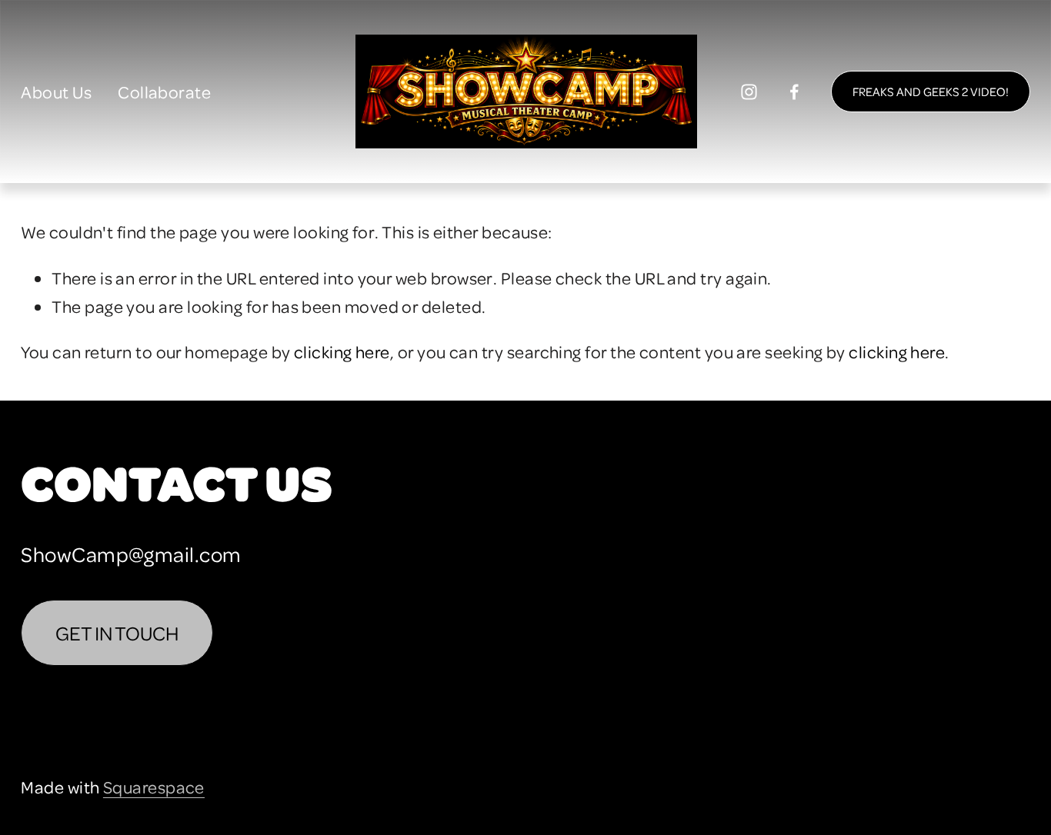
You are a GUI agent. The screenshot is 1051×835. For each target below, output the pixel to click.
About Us (56, 91)
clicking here (342, 351)
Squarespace (154, 786)
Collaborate (164, 91)
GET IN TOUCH (117, 632)
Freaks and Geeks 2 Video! (930, 91)
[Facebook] (794, 91)
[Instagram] (749, 91)
